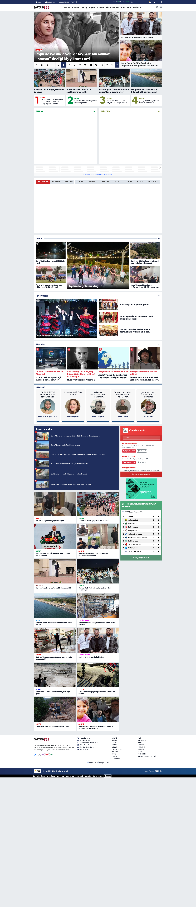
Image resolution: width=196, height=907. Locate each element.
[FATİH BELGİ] (148, 406)
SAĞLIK (140, 752)
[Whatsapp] (50, 754)
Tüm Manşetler (85, 745)
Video (40, 2)
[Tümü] (159, 344)
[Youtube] (47, 754)
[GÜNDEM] (159, 111)
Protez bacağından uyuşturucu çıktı (50, 521)
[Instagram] (43, 754)
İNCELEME (141, 747)
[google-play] (103, 763)
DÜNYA (38, 689)
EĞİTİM (114, 745)
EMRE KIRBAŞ (123, 416)
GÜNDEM (75, 7)
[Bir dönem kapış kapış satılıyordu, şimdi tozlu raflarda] (98, 605)
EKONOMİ (100, 7)
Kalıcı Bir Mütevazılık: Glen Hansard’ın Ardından (98, 394)
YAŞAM (92, 7)
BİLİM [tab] (80, 182)
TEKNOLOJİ (142, 754)
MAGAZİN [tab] (69, 182)
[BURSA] (94, 111)
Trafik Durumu (85, 740)
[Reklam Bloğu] (141, 489)
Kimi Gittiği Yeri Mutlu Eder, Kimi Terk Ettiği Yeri (47, 394)
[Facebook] (35, 754)
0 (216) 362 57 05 (130, 451)
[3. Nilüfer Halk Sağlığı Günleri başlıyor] (98, 504)
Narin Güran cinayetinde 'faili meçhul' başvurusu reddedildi (94, 554)
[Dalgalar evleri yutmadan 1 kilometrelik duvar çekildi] (55, 605)
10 (85, 65)
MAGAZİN (141, 749)
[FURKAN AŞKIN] (98, 406)
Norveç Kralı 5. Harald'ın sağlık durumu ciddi (53, 588)
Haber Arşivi (84, 749)
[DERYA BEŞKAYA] (73, 406)
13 (102, 65)
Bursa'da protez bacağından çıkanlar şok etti (85, 101)
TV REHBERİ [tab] (153, 182)
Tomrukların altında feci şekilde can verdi (52, 726)
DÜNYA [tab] (92, 182)
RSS (38, 771)
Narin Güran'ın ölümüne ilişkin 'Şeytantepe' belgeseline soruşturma (96, 727)
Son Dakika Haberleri (87, 747)
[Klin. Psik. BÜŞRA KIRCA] (47, 406)
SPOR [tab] (117, 182)
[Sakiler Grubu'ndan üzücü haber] (98, 640)
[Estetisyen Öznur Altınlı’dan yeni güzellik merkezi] (108, 317)
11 (91, 65)
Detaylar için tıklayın (141, 558)
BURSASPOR (126, 7)
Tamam (108, 776)
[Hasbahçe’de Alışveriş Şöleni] (108, 304)
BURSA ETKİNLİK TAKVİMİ (68, 2)
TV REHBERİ (116, 758)
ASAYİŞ (84, 7)
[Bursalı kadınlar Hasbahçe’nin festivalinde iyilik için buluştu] (108, 330)
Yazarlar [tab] (40, 387)
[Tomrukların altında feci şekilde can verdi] (55, 709)
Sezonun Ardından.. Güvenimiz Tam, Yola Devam (123, 394)
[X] (39, 754)
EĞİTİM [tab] (129, 182)
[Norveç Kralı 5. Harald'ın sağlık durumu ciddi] (55, 571)
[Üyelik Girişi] (160, 2)
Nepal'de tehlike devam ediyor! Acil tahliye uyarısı (117, 101)
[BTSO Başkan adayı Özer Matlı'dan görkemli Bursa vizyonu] (55, 536)
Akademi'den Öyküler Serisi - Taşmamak (148, 394)
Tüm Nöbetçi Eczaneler (142, 474)
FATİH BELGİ (148, 416)
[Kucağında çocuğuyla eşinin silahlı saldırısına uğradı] (98, 675)
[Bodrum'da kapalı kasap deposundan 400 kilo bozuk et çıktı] (55, 640)
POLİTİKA (137, 7)
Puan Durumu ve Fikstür (88, 743)
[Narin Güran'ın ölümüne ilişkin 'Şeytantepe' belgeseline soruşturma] (98, 709)
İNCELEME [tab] (56, 182)
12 (96, 65)
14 (107, 65)
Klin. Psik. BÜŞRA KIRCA (47, 416)
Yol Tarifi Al (142, 451)
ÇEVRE (38, 620)
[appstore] (92, 763)
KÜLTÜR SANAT (112, 7)
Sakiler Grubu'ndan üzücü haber (91, 657)
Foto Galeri (51, 2)
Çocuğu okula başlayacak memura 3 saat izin (149, 101)
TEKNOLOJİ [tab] (104, 182)
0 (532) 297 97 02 (130, 462)
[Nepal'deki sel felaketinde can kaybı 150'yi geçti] (55, 675)
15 (112, 65)
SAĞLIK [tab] (140, 182)
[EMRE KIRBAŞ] (123, 406)
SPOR (114, 754)
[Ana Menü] (161, 7)
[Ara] (157, 7)
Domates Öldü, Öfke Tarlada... (72, 393)
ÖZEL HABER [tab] (42, 182)
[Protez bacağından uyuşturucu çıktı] (55, 504)
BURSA (67, 7)
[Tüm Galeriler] (159, 296)
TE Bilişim (158, 771)
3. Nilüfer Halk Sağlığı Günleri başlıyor (94, 521)
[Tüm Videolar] (159, 239)
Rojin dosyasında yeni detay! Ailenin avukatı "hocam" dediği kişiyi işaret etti (52, 101)
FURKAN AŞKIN (98, 416)
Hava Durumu (85, 738)
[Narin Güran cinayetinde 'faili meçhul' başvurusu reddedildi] (98, 536)
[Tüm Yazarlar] (159, 387)
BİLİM (139, 738)
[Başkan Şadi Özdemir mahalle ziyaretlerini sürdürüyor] (98, 571)
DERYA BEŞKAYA (73, 416)
